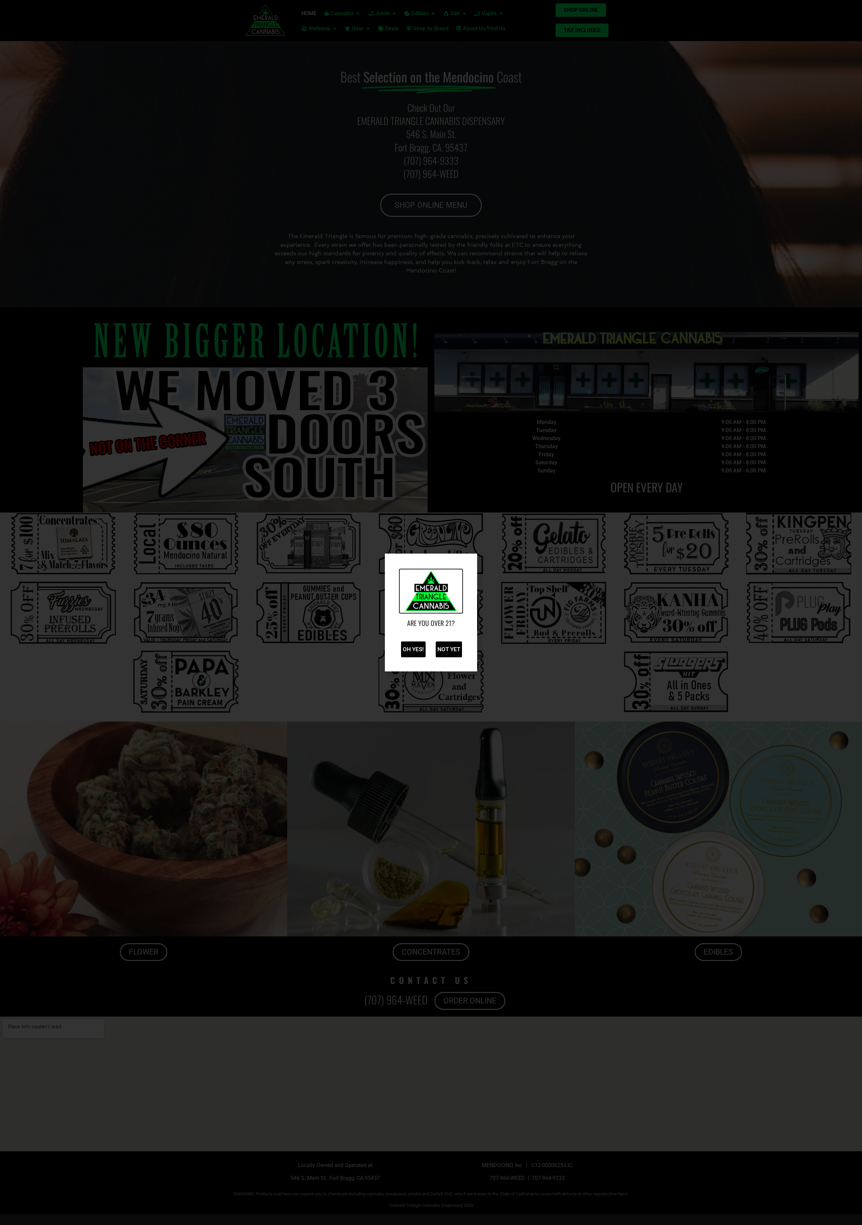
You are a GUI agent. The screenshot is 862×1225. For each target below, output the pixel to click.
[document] (431, 612)
